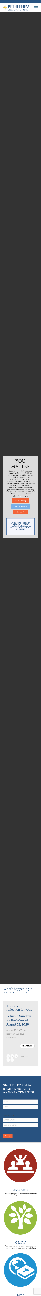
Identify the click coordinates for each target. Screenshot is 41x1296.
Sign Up (7, 1136)
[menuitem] (35, 7)
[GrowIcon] (20, 1218)
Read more (27, 1046)
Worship (20, 1190)
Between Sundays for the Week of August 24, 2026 (18, 1020)
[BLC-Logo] (17, 7)
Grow (20, 1242)
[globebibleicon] (20, 1270)
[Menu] (35, 7)
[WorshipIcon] (20, 1165)
